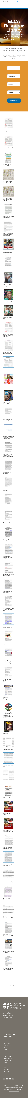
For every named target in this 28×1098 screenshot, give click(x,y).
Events (5, 1049)
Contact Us (6, 1071)
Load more (14, 986)
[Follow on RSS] (13, 1079)
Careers (6, 1064)
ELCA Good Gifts (8, 1045)
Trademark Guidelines (14, 1091)
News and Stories (8, 1043)
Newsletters (6, 1066)
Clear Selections (14, 100)
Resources (6, 1042)
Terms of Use (20, 1089)
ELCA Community (8, 1067)
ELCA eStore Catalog (13, 52)
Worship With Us (8, 1040)
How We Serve (7, 1038)
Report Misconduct (8, 1069)
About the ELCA (7, 1036)
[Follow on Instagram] (7, 1079)
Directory (6, 1062)
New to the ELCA (8, 1058)
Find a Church (7, 1060)
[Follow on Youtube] (10, 1079)
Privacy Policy (13, 1089)
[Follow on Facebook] (4, 1079)
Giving (5, 1047)
